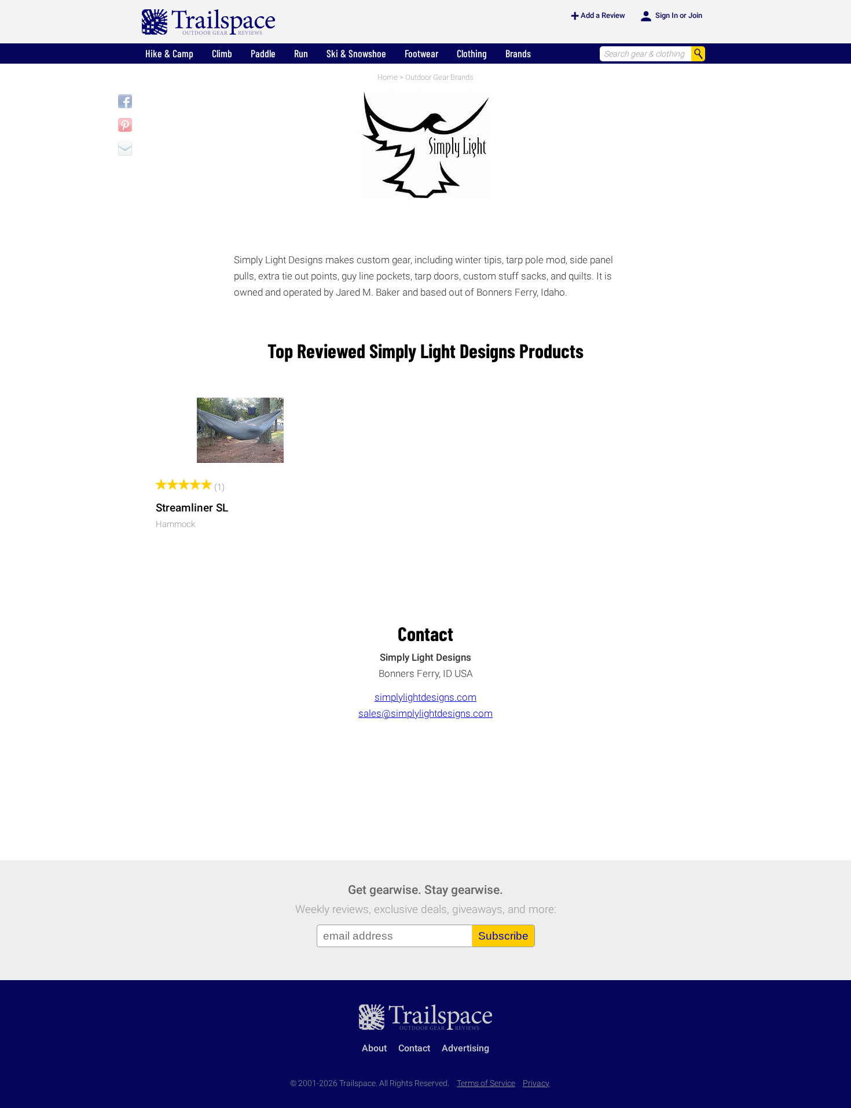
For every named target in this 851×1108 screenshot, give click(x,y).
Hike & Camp (169, 53)
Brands (518, 53)
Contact (414, 1048)
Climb (222, 53)
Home (387, 77)
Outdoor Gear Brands (439, 77)
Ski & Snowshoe (356, 53)
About (374, 1048)
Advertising (465, 1048)
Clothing (472, 53)
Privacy (536, 1083)
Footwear (421, 53)
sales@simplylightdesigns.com (425, 713)
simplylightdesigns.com (425, 697)
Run (301, 53)
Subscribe (503, 936)
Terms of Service (486, 1083)
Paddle (263, 53)
